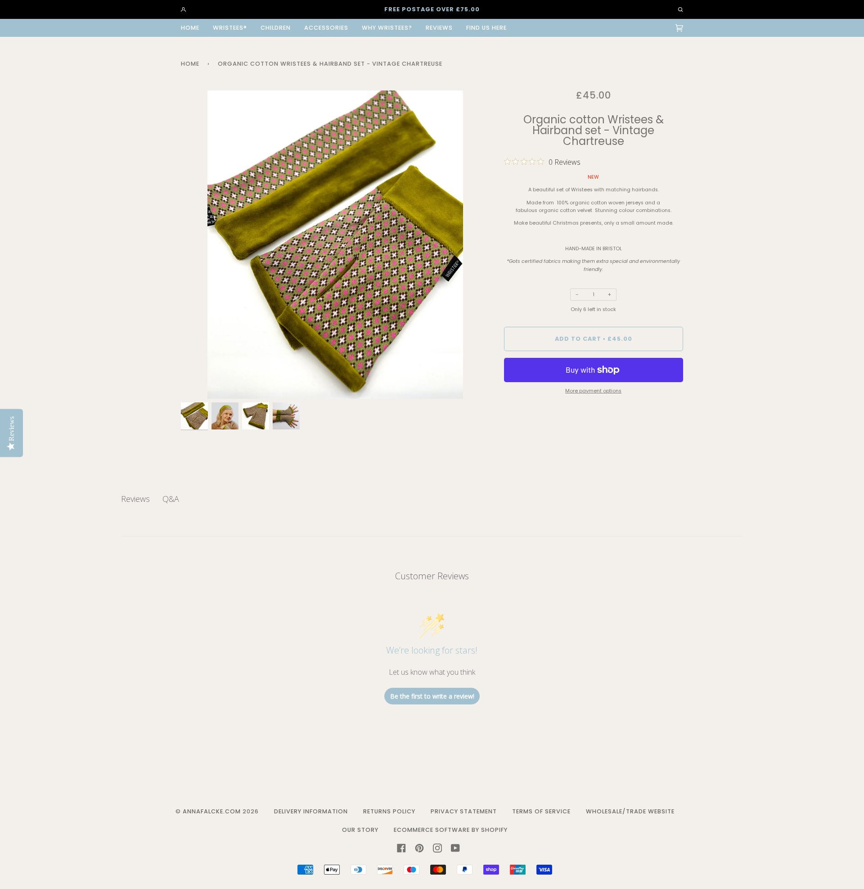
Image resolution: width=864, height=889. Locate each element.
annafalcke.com (212, 811)
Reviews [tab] (135, 498)
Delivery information (311, 811)
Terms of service (541, 811)
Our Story (360, 830)
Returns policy (389, 811)
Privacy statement (464, 811)
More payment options (593, 391)
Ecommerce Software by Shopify (451, 830)
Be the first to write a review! (432, 696)
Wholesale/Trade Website (630, 811)
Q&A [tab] (170, 498)
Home (190, 64)
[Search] (676, 9)
